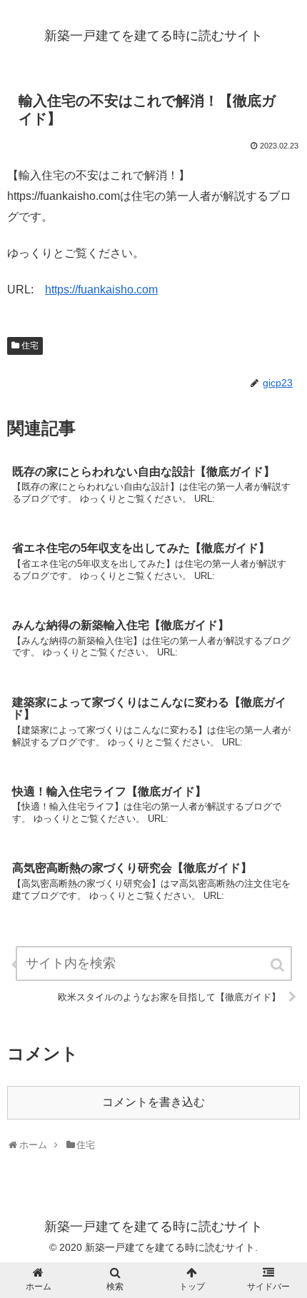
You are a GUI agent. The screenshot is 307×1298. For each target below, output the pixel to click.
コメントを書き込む (153, 1102)
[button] (278, 964)
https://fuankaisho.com (101, 289)
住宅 (30, 346)
